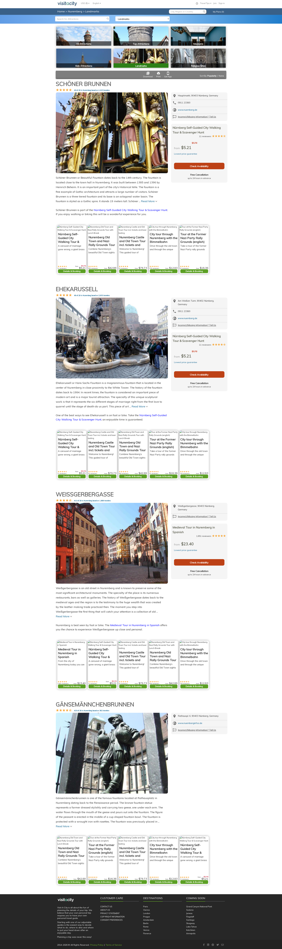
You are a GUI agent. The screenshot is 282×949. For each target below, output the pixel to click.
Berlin (145, 923)
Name (221, 76)
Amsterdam (148, 920)
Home (61, 11)
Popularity (211, 76)
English (96, 3)
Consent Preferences (111, 920)
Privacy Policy (96, 945)
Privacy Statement (110, 913)
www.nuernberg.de (187, 109)
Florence (147, 933)
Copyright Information (112, 917)
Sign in (222, 3)
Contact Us (106, 906)
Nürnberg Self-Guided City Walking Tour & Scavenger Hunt (130, 210)
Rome (145, 926)
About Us (105, 910)
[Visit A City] (65, 900)
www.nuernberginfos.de (190, 723)
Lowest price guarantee (185, 153)
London (146, 913)
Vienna (146, 910)
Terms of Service (114, 945)
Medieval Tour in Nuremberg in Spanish (135, 625)
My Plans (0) (218, 12)
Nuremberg (75, 11)
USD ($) (84, 3)
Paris (145, 906)
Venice (146, 930)
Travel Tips (205, 3)
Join (215, 3)
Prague (146, 917)
